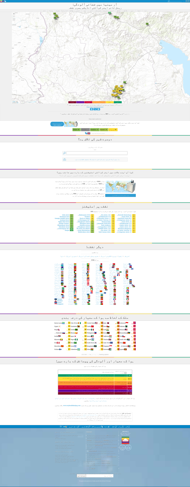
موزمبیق (72, 277)
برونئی (85, 277)
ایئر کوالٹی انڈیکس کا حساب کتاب (64, 456)
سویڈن (99, 265)
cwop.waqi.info (93, 451)
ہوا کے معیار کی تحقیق (64, 441)
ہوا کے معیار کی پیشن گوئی (62, 457)
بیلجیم (85, 272)
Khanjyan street (86, 223)
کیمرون (85, 275)
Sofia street (67, 215)
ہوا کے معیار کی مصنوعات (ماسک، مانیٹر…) (66, 459)
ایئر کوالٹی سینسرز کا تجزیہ (63, 448)
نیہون (112, 288)
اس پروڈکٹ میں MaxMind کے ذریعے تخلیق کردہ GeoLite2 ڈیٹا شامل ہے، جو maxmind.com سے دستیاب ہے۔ (102, 441)
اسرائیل (72, 286)
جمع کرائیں (81, 476)
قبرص (126, 294)
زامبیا (85, 265)
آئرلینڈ (72, 293)
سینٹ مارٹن (114, 275)
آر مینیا (127, 267)
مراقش (112, 294)
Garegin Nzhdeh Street (63, 218)
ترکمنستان (59, 288)
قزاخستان (58, 265)
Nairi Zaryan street (106, 232)
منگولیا (72, 288)
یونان (112, 278)
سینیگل (85, 264)
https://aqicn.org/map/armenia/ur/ (95, 107)
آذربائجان (59, 289)
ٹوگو (126, 302)
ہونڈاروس (58, 281)
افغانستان (59, 291)
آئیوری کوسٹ (87, 289)
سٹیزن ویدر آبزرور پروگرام (105, 451)
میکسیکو (72, 291)
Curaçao (58, 299)
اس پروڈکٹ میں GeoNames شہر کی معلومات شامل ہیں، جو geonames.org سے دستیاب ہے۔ (102, 444)
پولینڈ (99, 301)
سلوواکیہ (58, 278)
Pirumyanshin (108, 222)
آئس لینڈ (127, 283)
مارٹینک (72, 289)
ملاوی (112, 281)
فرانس (112, 299)
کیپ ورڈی (127, 280)
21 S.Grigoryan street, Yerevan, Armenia (127, 233)
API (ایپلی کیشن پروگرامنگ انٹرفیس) (65, 460)
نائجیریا (58, 269)
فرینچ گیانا (101, 286)
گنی (125, 277)
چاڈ (125, 272)
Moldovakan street (85, 232)
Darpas (68, 230)
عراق (126, 297)
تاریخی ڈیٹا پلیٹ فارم (61, 462)
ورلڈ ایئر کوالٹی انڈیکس (90, 415)
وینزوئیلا (58, 294)
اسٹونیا (72, 296)
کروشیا (85, 270)
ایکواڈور (58, 277)
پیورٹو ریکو (87, 293)
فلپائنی (72, 275)
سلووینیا (58, 280)
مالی (126, 288)
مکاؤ (126, 293)
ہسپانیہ (72, 297)
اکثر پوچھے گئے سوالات (64, 451)
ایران (112, 286)
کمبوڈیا (72, 281)
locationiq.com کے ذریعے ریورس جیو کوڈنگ (98, 460)
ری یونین (127, 265)
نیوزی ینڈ (100, 272)
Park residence (107, 225)
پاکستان (86, 301)
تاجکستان (58, 272)
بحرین (99, 264)
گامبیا (85, 278)
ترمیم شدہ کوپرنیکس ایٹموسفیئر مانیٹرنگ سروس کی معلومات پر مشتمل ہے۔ (101, 453)
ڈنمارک (85, 283)
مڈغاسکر (72, 283)
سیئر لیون (114, 270)
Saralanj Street (66, 220)
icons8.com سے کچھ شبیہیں (94, 458)
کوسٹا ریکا (101, 278)
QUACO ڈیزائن (91, 468)
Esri (17, 102)
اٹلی (126, 299)
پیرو (126, 291)
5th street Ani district (85, 228)
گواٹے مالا (100, 280)
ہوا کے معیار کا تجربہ (61, 446)
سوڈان (99, 269)
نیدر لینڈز (114, 273)
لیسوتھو (72, 278)
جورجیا (85, 281)
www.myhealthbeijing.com (72, 405)
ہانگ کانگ (114, 269)
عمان (126, 296)
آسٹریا (85, 285)
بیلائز (85, 273)
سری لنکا (127, 281)
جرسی (126, 301)
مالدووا (72, 280)
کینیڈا (85, 280)
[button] (14, 14)
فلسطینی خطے (73, 299)
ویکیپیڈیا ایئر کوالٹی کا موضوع (84, 398)
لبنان (112, 293)
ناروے (112, 283)
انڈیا (112, 285)
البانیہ (72, 270)
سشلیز (99, 270)
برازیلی (86, 304)
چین (125, 275)
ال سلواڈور (128, 269)
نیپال (112, 301)
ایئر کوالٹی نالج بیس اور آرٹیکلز (64, 445)
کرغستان (72, 285)
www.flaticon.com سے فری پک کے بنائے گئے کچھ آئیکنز (101, 456)
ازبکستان (72, 304)
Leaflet (13, 101)
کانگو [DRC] (101, 293)
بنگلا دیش (100, 273)
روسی (126, 289)
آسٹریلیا (58, 267)
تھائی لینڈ (101, 281)
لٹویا (112, 304)
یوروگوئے (58, 264)
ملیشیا (99, 302)
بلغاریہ (72, 265)
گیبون (112, 297)
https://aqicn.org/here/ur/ (95, 119)
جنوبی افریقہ (102, 289)
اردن (126, 304)
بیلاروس (85, 302)
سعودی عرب (100, 275)
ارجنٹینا (58, 270)
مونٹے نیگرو (101, 288)
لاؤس (111, 267)
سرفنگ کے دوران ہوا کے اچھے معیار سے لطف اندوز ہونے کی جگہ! (101, 465)
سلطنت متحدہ (101, 283)
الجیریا (72, 272)
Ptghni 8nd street (65, 222)
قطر (125, 278)
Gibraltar (58, 301)
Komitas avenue (86, 225)
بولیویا (72, 264)
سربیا (112, 296)
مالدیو (99, 297)
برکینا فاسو (87, 288)
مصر (125, 270)
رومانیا (86, 296)
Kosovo (57, 302)
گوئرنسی (72, 294)
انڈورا (85, 269)
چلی (125, 273)
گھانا (112, 291)
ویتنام (99, 299)
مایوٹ (112, 302)
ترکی (112, 264)
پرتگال (99, 304)
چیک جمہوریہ (128, 285)
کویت (112, 265)
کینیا (112, 289)
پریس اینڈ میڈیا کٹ (60, 438)
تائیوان (72, 267)
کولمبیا (86, 297)
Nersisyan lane (66, 216)
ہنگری (112, 277)
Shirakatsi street (65, 227)
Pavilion (89, 216)
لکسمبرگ (86, 299)
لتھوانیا (58, 275)
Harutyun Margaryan (126, 228)
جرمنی (99, 267)
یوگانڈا (72, 269)
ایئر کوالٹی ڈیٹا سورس (61, 454)
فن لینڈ (127, 264)
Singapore (58, 304)
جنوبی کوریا (101, 285)
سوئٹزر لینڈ (87, 291)
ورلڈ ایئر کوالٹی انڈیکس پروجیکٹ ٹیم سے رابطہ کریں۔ (68, 435)
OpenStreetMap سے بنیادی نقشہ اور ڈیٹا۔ (98, 463)
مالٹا (112, 280)
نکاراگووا (59, 296)
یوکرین (99, 296)
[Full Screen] (14, 19)
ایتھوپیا (58, 285)
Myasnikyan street (64, 225)
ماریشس (85, 267)
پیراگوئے (58, 273)
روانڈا (99, 294)
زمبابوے (72, 273)
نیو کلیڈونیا (129, 286)
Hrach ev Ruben (86, 218)
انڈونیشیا (59, 293)
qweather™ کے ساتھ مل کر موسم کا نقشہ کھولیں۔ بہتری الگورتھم (102, 448)
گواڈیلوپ (58, 283)
